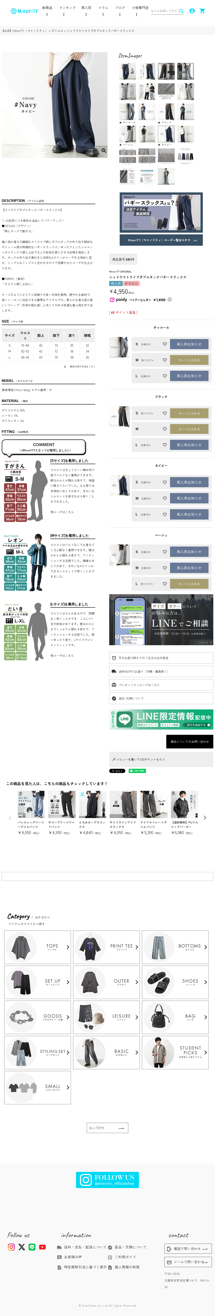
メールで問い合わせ (185, 1262)
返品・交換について (127, 1246)
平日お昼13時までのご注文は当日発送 (143, 658)
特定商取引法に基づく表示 (82, 1266)
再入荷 (86, 7)
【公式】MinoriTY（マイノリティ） (24, 31)
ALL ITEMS (96, 1127)
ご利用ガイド (122, 1256)
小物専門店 (140, 7)
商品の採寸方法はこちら (79, 366)
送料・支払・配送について (82, 1246)
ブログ (120, 7)
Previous (10, 818)
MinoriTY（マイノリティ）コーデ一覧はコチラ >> (161, 240)
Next (205, 817)
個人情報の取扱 (124, 1266)
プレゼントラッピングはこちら (139, 685)
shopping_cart (202, 11)
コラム (103, 7)
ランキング (67, 7)
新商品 (47, 7)
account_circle (191, 11)
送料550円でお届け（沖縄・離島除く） (144, 671)
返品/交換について (131, 698)
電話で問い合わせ (184, 1249)
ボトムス (57, 31)
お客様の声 (69, 1256)
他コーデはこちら (62, 512)
